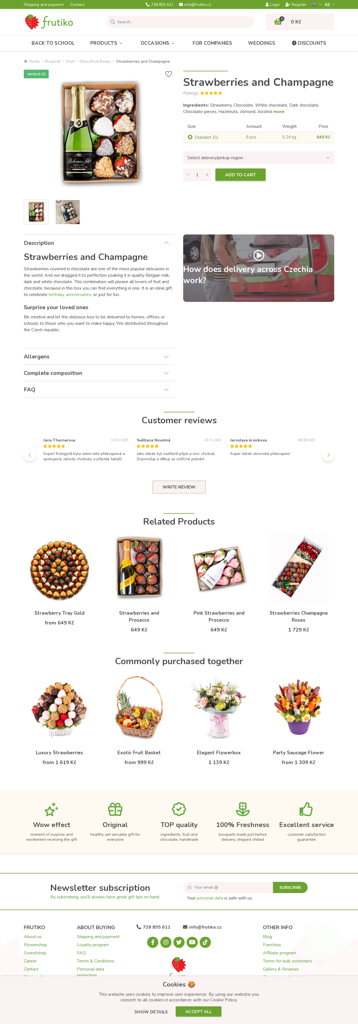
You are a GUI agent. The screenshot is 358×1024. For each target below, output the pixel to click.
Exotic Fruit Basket (139, 753)
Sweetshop (35, 953)
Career (30, 961)
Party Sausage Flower (298, 753)
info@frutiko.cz (197, 4)
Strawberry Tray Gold (59, 613)
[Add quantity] (207, 174)
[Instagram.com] (165, 942)
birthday (56, 295)
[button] (151, 1012)
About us (33, 937)
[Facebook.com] (152, 942)
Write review (179, 487)
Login (275, 4)
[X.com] (179, 942)
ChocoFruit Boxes (95, 61)
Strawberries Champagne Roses (299, 616)
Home (34, 61)
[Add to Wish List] (168, 74)
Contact (77, 4)
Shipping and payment (43, 4)
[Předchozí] (30, 455)
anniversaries (78, 295)
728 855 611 (162, 4)
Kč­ (328, 5)
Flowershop (35, 945)
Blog (267, 937)
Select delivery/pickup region (215, 158)
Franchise (272, 945)
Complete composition (53, 373)
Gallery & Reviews (281, 969)
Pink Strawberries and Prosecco (219, 616)
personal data (210, 898)
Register (299, 4)
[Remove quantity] (187, 174)
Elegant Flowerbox (219, 753)
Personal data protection (90, 972)
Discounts (312, 43)
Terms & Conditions (95, 961)
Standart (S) (206, 137)
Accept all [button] (198, 1011)
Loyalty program (93, 945)
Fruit (70, 61)
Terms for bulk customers (287, 961)
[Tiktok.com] (205, 942)
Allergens (37, 356)
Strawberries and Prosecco (139, 616)
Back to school (53, 43)
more (278, 112)
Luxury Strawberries (59, 753)
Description (39, 243)
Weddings (261, 43)
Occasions (155, 43)
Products (103, 43)
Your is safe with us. (220, 898)
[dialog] (179, 1000)
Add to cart (240, 175)
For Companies (212, 43)
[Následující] (328, 455)
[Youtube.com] (192, 942)
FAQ (30, 389)
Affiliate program (279, 953)
